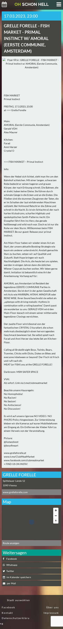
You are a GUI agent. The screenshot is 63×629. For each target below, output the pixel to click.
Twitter (10, 571)
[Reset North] (55, 521)
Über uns (52, 607)
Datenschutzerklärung (15, 621)
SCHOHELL (32, 4)
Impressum (51, 612)
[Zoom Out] (55, 515)
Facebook (11, 558)
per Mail (11, 583)
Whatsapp (11, 564)
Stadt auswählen (18, 600)
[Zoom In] (55, 510)
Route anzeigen (11, 543)
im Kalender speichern (18, 577)
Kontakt (7, 612)
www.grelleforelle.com (15, 492)
